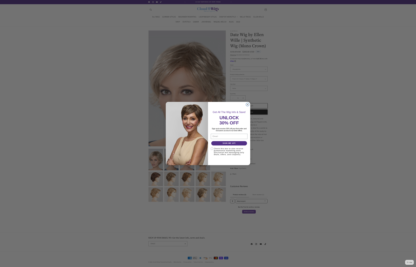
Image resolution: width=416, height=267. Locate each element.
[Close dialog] (247, 104)
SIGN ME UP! (229, 143)
